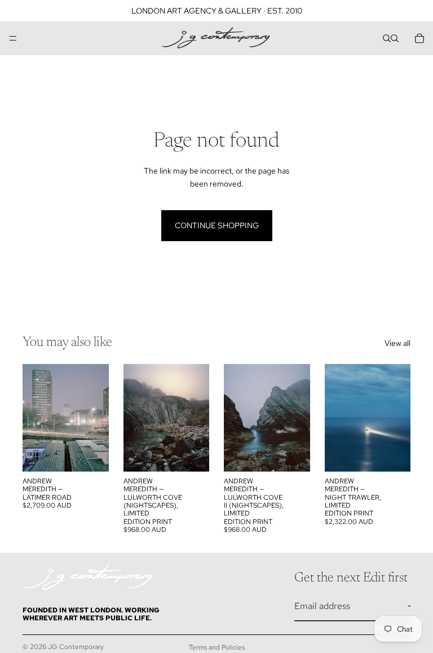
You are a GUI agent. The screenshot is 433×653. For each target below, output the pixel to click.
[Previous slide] (35, 417)
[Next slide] (96, 417)
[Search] (386, 38)
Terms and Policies (217, 647)
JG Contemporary (76, 646)
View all (397, 343)
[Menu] (13, 38)
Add (100, 454)
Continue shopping (217, 225)
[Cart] (419, 38)
